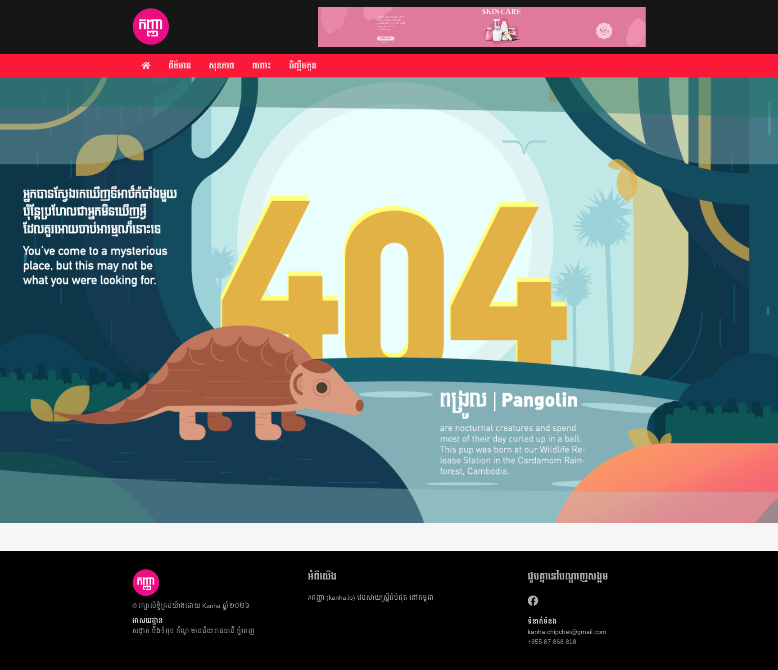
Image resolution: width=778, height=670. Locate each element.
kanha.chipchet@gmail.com (567, 631)
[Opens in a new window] (533, 601)
